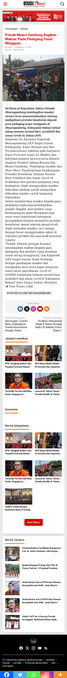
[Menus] (5, 4)
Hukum (8, 50)
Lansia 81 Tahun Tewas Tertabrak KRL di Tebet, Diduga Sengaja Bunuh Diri (47, 393)
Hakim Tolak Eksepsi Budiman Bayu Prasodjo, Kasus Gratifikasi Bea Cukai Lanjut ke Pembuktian (18, 508)
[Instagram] (33, 309)
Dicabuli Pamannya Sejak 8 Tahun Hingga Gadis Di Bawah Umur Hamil (48, 324)
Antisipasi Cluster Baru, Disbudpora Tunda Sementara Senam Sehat (16, 324)
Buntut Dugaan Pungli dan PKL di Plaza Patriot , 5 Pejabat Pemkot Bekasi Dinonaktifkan (40, 567)
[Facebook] (20, 309)
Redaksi (50, 659)
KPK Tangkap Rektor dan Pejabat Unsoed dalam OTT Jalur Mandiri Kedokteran (18, 365)
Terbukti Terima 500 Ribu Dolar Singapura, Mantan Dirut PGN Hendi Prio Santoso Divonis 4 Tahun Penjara (18, 393)
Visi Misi (17, 663)
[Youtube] (40, 309)
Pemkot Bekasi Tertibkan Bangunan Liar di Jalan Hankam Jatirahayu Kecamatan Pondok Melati (41, 550)
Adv (53, 663)
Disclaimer (8, 666)
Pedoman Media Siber (36, 663)
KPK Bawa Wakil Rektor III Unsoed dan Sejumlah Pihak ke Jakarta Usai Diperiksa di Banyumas (48, 365)
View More (33, 522)
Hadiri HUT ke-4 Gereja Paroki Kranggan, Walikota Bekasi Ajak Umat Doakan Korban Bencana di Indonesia (40, 618)
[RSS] (46, 309)
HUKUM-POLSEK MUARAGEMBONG (29, 293)
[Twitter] (27, 309)
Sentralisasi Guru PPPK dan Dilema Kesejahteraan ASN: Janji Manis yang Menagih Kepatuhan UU (41, 584)
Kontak (6, 663)
